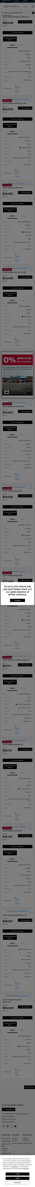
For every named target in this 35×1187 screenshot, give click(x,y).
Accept (18, 1174)
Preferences (17, 1182)
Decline (18, 1178)
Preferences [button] (26, 1168)
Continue (17, 600)
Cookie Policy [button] (14, 1166)
